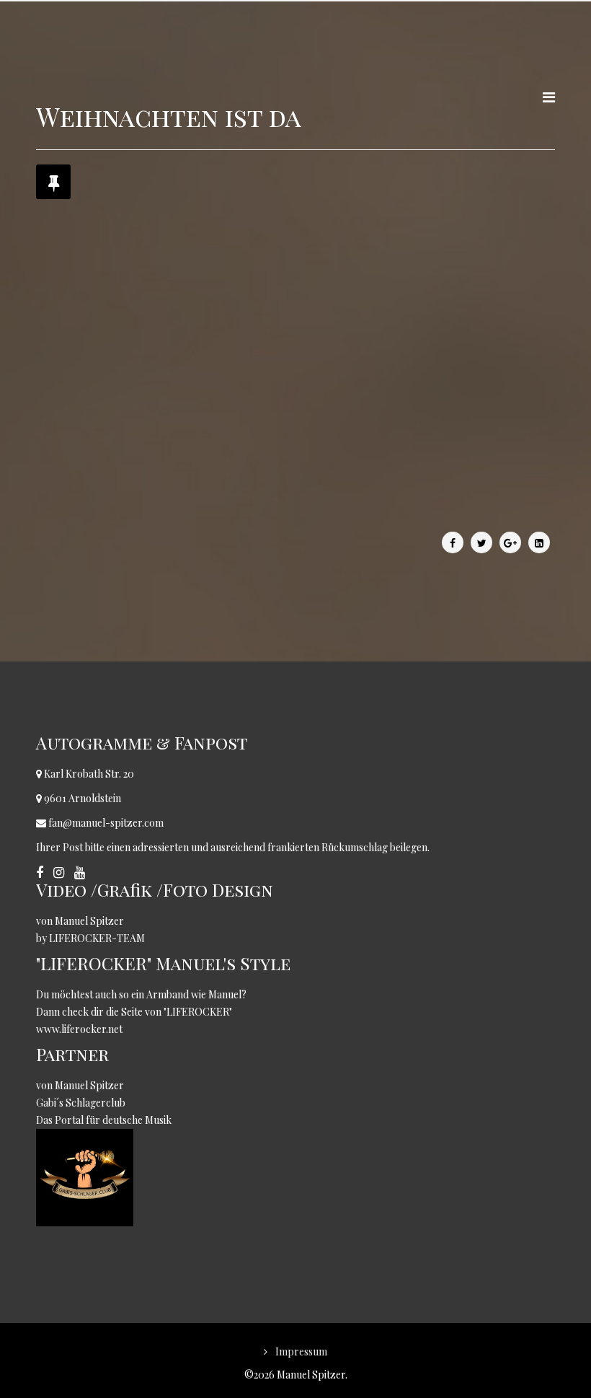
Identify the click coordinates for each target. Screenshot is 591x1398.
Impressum (300, 1351)
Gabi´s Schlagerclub (82, 1102)
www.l (50, 1029)
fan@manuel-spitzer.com (106, 823)
